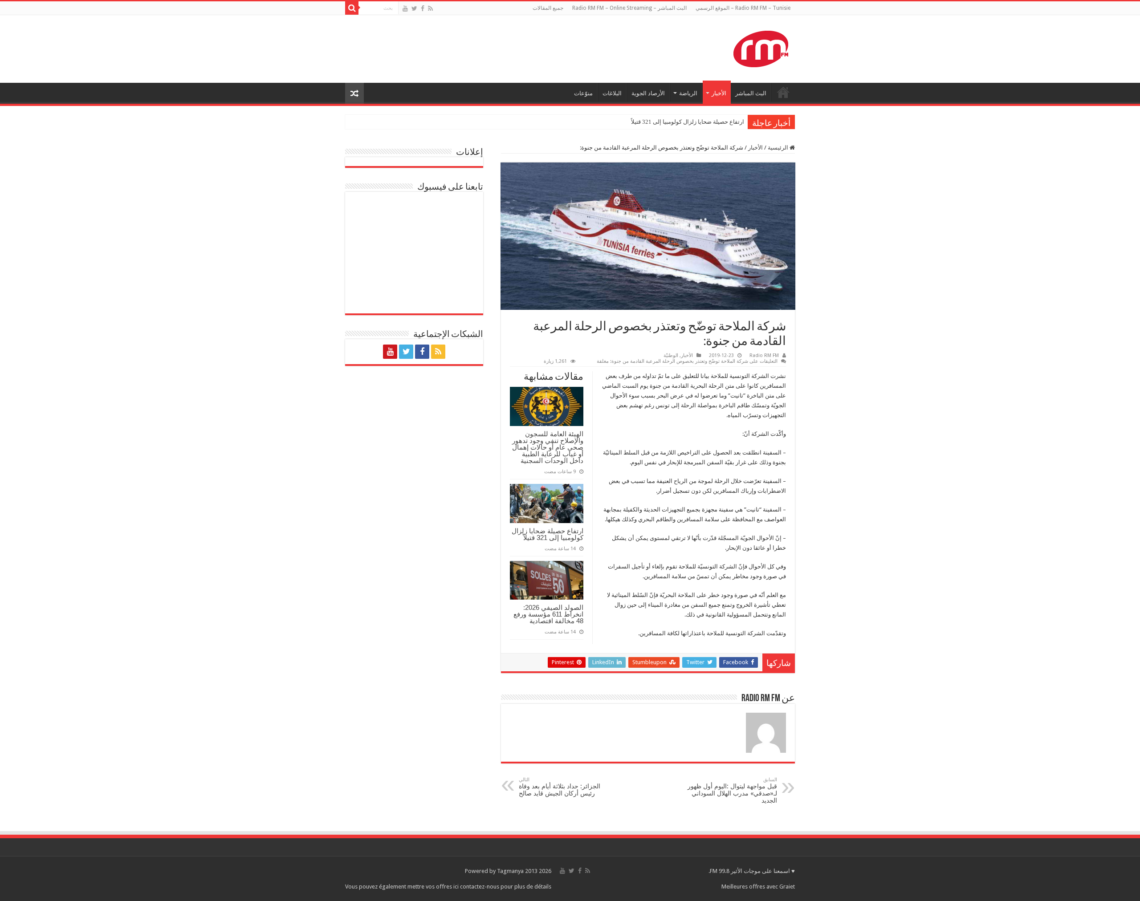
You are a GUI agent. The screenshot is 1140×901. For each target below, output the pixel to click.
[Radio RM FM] (760, 47)
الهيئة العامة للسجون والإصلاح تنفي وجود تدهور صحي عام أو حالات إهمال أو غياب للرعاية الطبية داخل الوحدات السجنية (547, 447)
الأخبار (719, 93)
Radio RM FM (764, 355)
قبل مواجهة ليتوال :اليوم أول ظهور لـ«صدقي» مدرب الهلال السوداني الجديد (732, 790)
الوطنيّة (671, 355)
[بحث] (351, 8)
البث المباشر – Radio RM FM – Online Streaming (629, 8)
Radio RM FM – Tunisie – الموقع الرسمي (743, 8)
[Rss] (430, 8)
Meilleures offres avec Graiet (758, 886)
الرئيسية (779, 147)
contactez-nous (480, 886)
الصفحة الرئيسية (783, 92)
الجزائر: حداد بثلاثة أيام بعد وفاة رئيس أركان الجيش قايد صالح (559, 787)
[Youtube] (405, 8)
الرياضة (688, 93)
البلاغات (612, 93)
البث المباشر (750, 93)
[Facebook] (422, 8)
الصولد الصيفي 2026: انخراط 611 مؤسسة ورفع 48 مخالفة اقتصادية (548, 614)
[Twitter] (414, 8)
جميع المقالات (548, 8)
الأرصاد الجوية (648, 93)
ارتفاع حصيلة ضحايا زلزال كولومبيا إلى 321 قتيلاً (687, 121)
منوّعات (583, 93)
